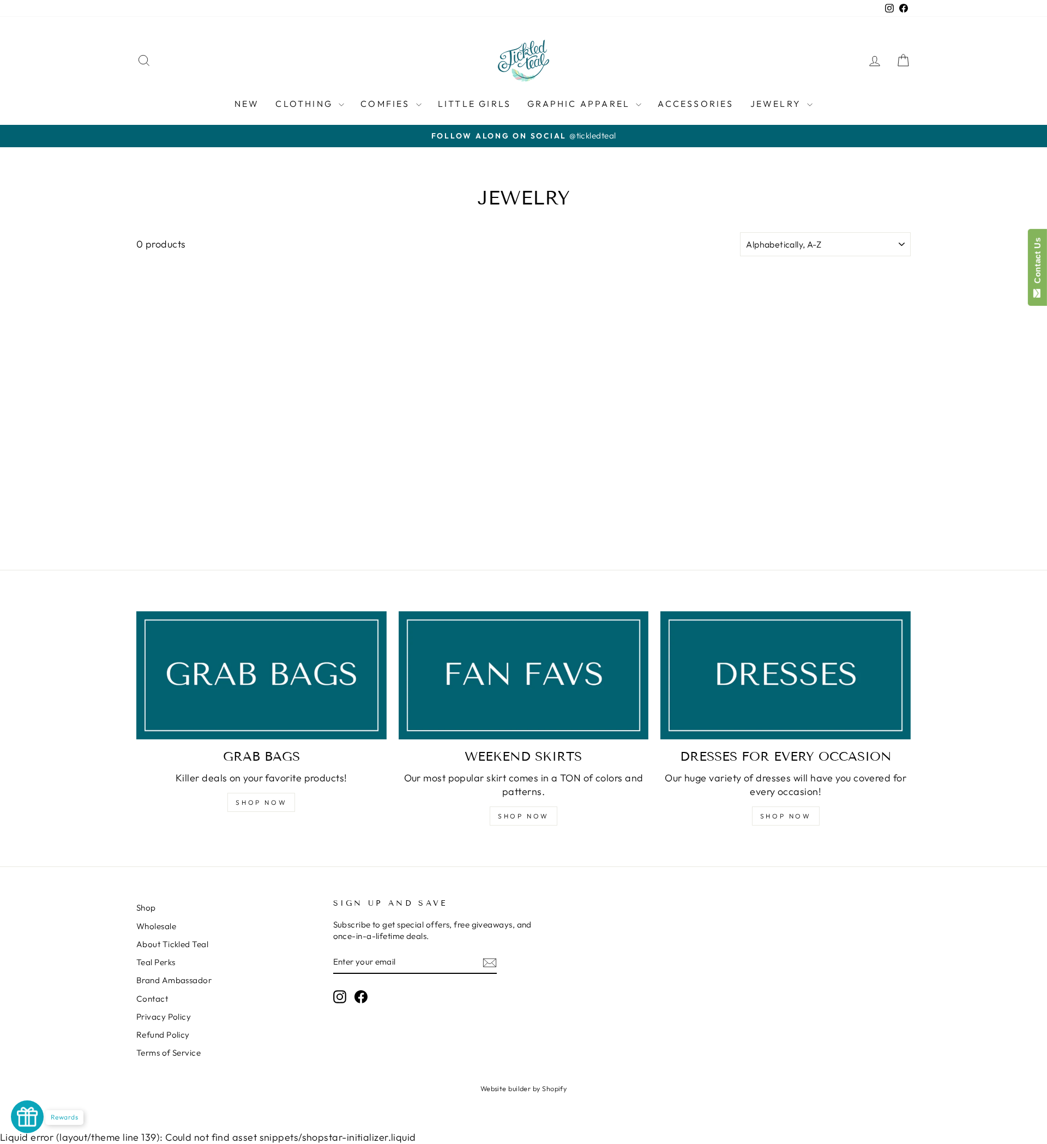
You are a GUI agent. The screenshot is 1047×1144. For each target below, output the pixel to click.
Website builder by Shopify (523, 1088)
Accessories (695, 103)
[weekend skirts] (524, 675)
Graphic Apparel (580, 103)
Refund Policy (163, 1034)
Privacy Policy (163, 1016)
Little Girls (474, 103)
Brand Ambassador (174, 980)
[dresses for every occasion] (785, 675)
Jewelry (777, 103)
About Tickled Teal (172, 944)
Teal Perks (156, 962)
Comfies (386, 103)
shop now (523, 816)
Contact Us (1037, 262)
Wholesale (156, 926)
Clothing (305, 103)
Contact (152, 999)
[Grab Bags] (261, 675)
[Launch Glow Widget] (27, 1116)
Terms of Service (168, 1052)
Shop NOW (261, 802)
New (247, 103)
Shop (146, 907)
